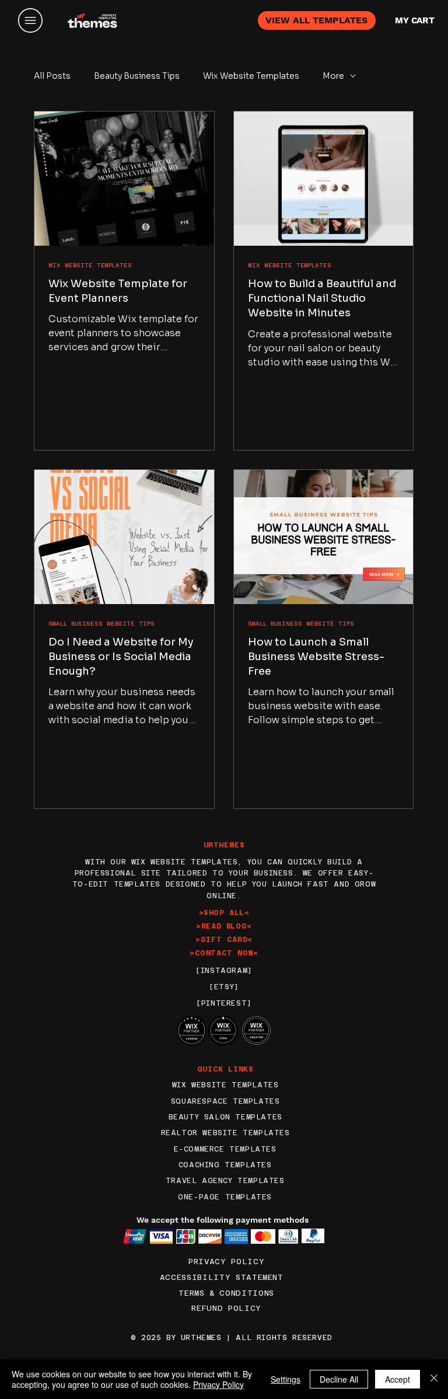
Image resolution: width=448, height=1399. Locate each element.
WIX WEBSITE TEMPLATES (90, 265)
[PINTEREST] (224, 1003)
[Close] (434, 1379)
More (333, 76)
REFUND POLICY (226, 1308)
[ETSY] (224, 987)
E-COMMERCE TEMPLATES (225, 1149)
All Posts (52, 76)
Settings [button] (285, 1379)
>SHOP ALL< (224, 913)
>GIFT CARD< (224, 940)
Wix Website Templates (251, 76)
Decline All (339, 1379)
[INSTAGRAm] (224, 971)
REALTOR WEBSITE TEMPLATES (225, 1133)
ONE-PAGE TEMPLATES (225, 1197)
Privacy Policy (226, 1261)
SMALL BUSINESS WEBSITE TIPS (101, 623)
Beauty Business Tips (137, 76)
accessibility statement (222, 1277)
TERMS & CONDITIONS (226, 1293)
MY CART (415, 20)
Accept (397, 1379)
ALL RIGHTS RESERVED (284, 1338)
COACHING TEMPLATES (225, 1165)
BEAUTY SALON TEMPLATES (225, 1117)
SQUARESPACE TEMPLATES (225, 1101)
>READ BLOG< (224, 926)
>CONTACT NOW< (224, 953)
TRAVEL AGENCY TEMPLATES (225, 1181)
